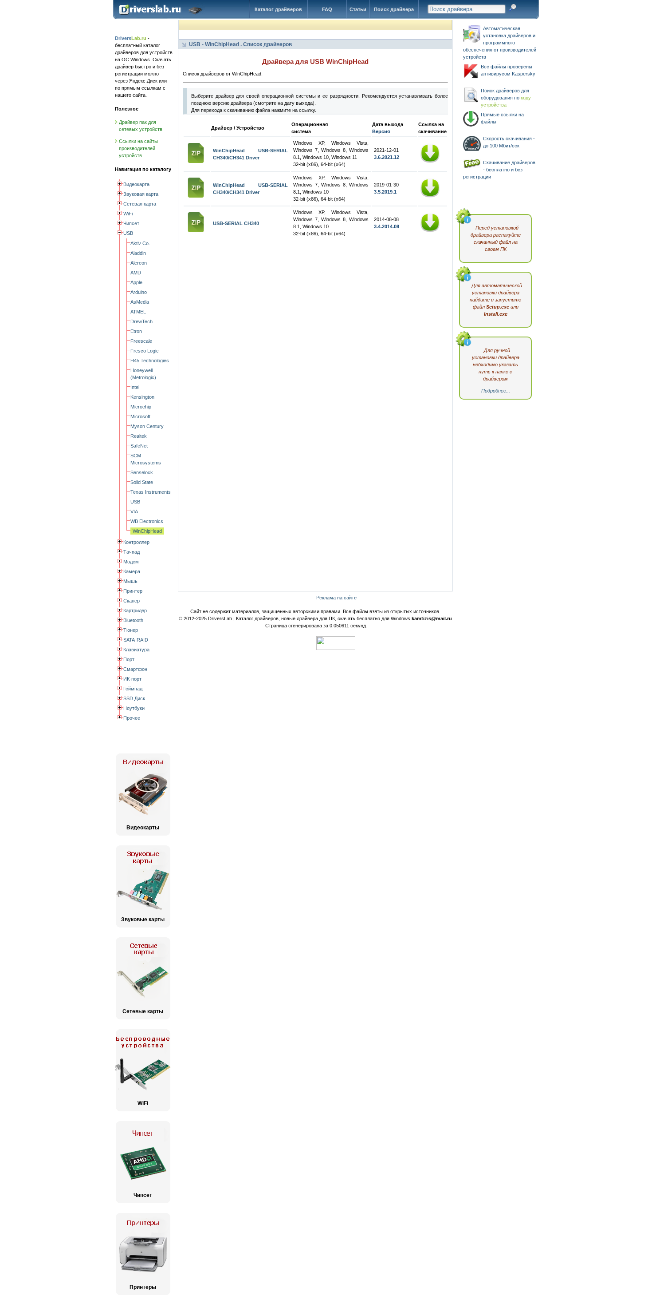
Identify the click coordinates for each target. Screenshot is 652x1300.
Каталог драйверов (278, 9)
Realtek (138, 436)
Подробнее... (495, 390)
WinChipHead (147, 531)
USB (135, 501)
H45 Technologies (149, 360)
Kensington (142, 397)
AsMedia (139, 302)
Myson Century (147, 426)
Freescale (141, 341)
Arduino (138, 292)
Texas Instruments (150, 492)
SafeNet (139, 445)
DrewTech (141, 321)
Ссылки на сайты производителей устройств (138, 148)
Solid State (141, 482)
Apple (136, 282)
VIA (134, 511)
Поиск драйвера (394, 9)
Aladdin (138, 253)
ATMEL (138, 311)
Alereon (138, 263)
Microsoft (140, 416)
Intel (134, 387)
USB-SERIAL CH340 (236, 223)
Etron (136, 331)
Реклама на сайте (336, 597)
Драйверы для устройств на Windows (162, 17)
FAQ (327, 9)
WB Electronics (146, 521)
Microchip (140, 406)
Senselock (141, 472)
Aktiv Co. (140, 243)
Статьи (358, 9)
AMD (135, 272)
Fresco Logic (144, 350)
